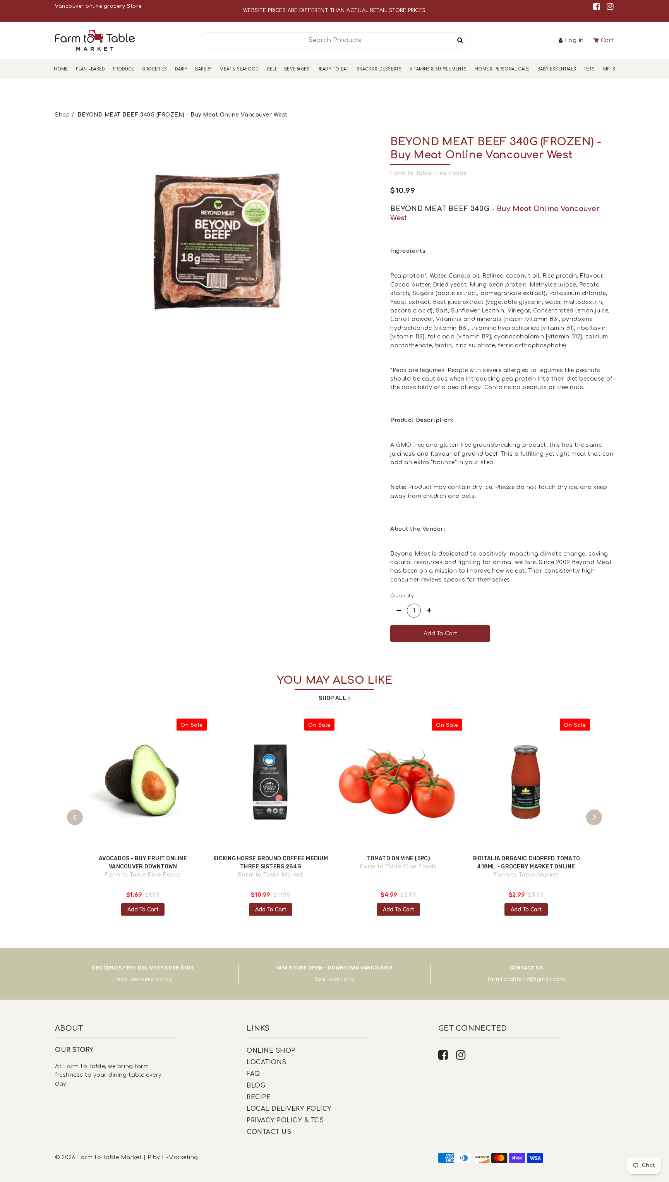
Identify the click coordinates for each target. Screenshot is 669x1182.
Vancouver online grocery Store (98, 6)
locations (341, 979)
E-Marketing (180, 1157)
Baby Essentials (556, 69)
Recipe (259, 1097)
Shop (62, 115)
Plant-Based (90, 69)
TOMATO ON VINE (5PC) (398, 858)
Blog (256, 1085)
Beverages (296, 69)
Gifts (609, 69)
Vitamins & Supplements (438, 69)
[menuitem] (61, 69)
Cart (607, 40)
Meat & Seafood (239, 69)
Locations (266, 1062)
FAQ (253, 1073)
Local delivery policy (142, 979)
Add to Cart (143, 910)
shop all (332, 698)
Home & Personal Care (502, 69)
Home (61, 69)
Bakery (203, 69)
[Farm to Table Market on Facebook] (598, 6)
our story (74, 1049)
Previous (75, 817)
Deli (271, 69)
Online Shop (271, 1050)
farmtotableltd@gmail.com (526, 979)
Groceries (154, 69)
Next (594, 817)
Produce (123, 69)
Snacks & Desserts (379, 69)
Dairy (181, 69)
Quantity (402, 596)
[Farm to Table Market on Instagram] (610, 6)
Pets (589, 69)
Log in (574, 40)
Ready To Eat (332, 69)
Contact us (269, 1132)
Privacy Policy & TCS (285, 1120)
